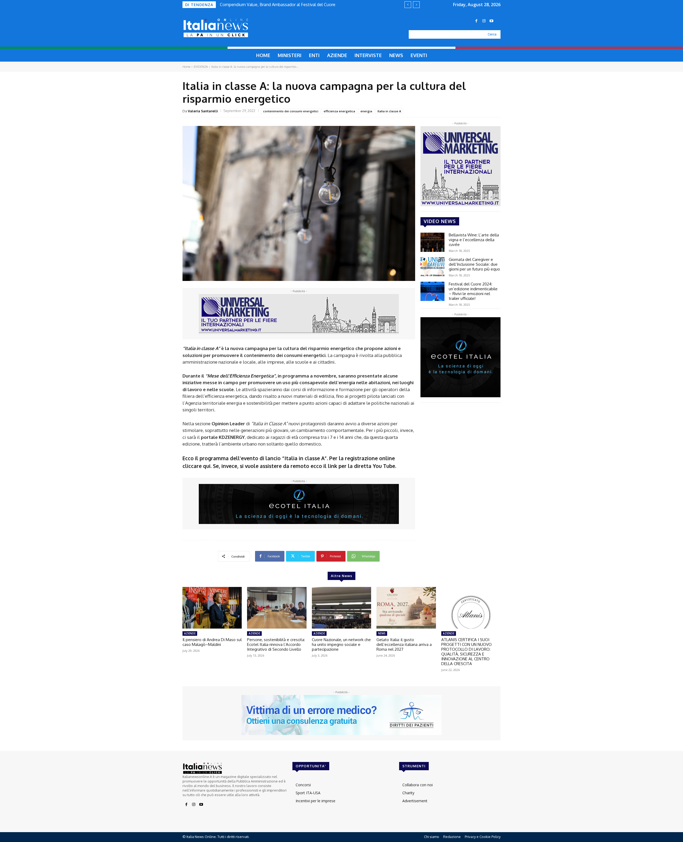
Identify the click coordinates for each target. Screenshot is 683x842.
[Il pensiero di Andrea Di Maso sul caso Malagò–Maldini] (212, 608)
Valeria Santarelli (203, 111)
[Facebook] (476, 21)
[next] (416, 4)
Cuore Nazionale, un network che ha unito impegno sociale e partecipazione (341, 644)
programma (214, 458)
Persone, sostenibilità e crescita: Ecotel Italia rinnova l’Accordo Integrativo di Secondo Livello (276, 644)
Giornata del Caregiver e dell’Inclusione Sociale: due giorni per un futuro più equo (474, 264)
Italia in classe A (389, 111)
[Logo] (228, 28)
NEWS (382, 633)
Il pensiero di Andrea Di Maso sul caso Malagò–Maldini (212, 642)
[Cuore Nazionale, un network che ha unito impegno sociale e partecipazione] (341, 608)
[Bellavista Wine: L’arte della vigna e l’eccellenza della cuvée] (432, 242)
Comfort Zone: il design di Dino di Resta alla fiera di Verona (276, 4)
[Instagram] (484, 21)
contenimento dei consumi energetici (290, 111)
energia (366, 111)
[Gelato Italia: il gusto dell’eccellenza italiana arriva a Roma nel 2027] (406, 608)
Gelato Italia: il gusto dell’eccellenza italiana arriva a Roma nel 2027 (404, 644)
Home (186, 67)
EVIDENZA (201, 67)
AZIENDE (190, 633)
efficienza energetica (339, 111)
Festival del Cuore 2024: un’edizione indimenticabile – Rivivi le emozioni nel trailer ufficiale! (473, 291)
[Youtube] (491, 21)
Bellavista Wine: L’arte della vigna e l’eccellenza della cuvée (474, 239)
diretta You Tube (374, 466)
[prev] (407, 4)
